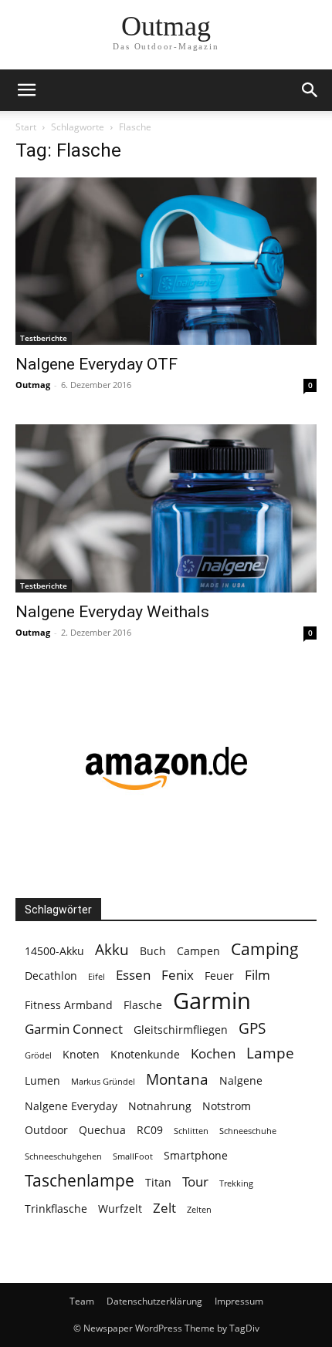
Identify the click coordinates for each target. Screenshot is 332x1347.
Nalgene (241, 1080)
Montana (177, 1080)
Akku (112, 950)
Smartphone (196, 1155)
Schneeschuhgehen (63, 1156)
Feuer (219, 975)
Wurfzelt (120, 1208)
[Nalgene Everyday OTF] (166, 261)
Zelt (164, 1208)
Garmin (212, 1001)
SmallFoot (133, 1156)
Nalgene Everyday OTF (96, 364)
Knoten (81, 1054)
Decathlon (51, 975)
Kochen (213, 1053)
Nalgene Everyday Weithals (112, 612)
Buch (153, 951)
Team (81, 1301)
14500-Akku (54, 951)
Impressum (239, 1301)
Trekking (236, 1183)
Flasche (143, 1005)
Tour (195, 1181)
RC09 (150, 1129)
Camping (265, 949)
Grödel (38, 1055)
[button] (26, 90)
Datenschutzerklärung (154, 1301)
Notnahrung (159, 1106)
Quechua (102, 1129)
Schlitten (191, 1131)
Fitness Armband (69, 1005)
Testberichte (43, 338)
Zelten (199, 1209)
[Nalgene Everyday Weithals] (166, 508)
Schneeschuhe (247, 1131)
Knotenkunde (145, 1054)
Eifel (96, 976)
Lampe (270, 1053)
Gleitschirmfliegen (181, 1029)
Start (25, 126)
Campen (198, 951)
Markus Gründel (103, 1081)
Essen (133, 975)
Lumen (42, 1080)
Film (257, 975)
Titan (158, 1182)
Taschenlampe (79, 1181)
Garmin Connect (74, 1029)
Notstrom (226, 1106)
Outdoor (46, 1129)
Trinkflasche (56, 1208)
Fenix (177, 975)
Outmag (32, 384)
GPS (252, 1029)
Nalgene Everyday (71, 1106)
